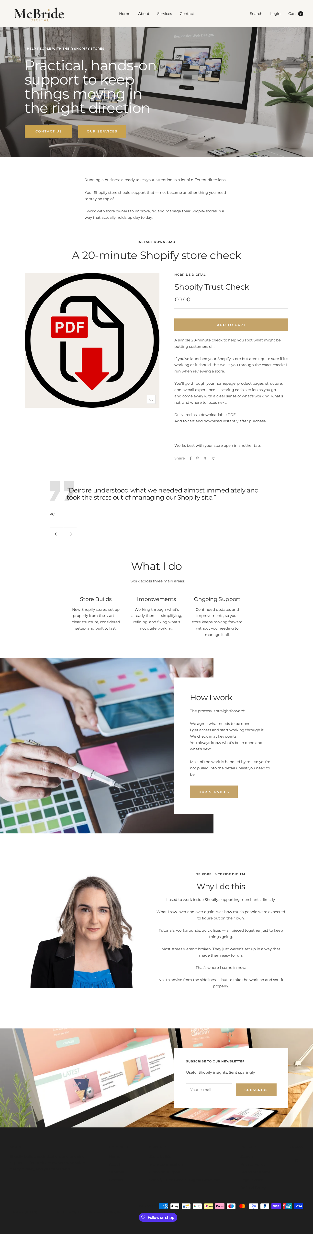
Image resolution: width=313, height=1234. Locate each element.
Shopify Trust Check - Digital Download (185, 1180)
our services (214, 792)
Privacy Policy (252, 1164)
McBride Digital (190, 274)
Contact (187, 13)
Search (256, 13)
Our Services (102, 131)
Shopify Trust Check (211, 287)
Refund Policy (253, 1187)
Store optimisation (166, 1164)
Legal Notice (251, 1180)
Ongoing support (165, 1172)
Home (124, 13)
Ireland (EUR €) (25, 1212)
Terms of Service (255, 1172)
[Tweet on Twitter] (205, 458)
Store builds (160, 1156)
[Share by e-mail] (213, 458)
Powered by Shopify (105, 1212)
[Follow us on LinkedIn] (296, 1160)
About (143, 13)
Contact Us (48, 131)
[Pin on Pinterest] (197, 458)
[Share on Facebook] (191, 458)
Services (164, 13)
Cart (295, 13)
